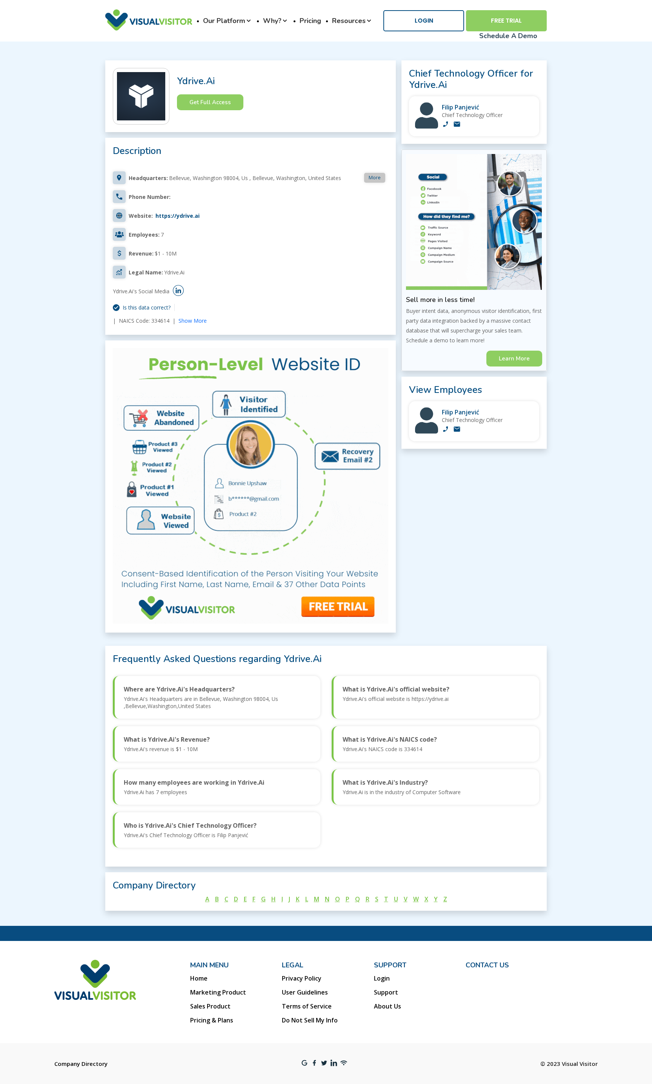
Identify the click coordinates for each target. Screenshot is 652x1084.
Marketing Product (218, 992)
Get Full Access (210, 102)
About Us (387, 1006)
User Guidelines (305, 992)
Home (199, 978)
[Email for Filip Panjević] (457, 124)
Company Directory (81, 1063)
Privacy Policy (301, 978)
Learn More (514, 358)
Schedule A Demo (508, 35)
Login (424, 20)
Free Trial (506, 20)
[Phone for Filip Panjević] (445, 124)
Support (386, 992)
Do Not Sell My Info (310, 1020)
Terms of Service (307, 1006)
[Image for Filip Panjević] (426, 126)
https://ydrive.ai (177, 215)
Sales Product (210, 1006)
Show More (192, 320)
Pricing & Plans (211, 1020)
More (375, 177)
